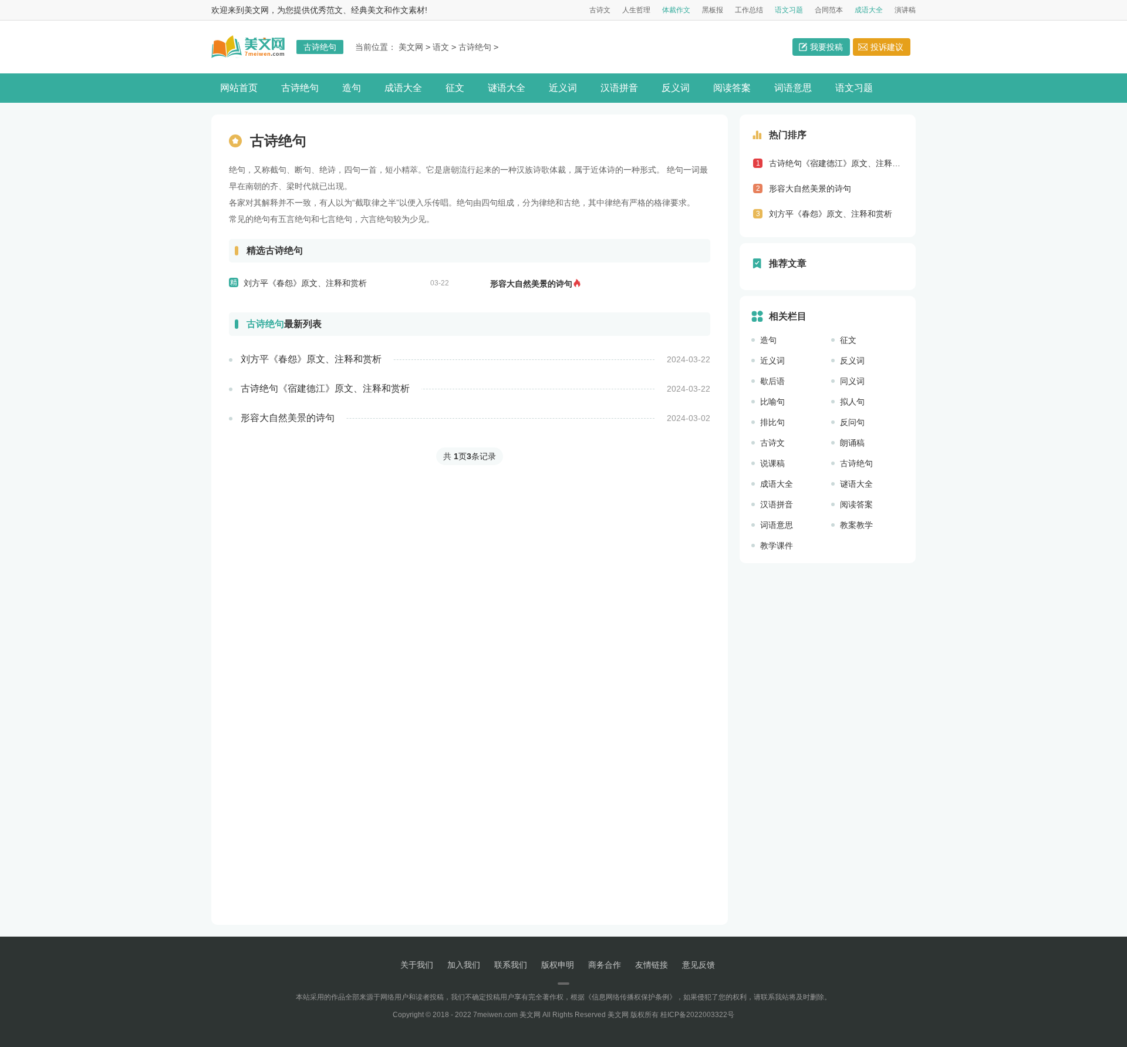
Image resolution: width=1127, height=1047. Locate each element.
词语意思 (793, 88)
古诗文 (599, 10)
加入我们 (463, 964)
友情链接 (651, 964)
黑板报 (712, 10)
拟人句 (852, 401)
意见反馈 (698, 964)
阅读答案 (732, 88)
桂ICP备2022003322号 (697, 1015)
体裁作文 (676, 10)
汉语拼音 (619, 88)
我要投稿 (826, 47)
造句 (351, 88)
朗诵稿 (852, 442)
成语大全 (869, 10)
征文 (455, 88)
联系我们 (510, 964)
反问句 (852, 422)
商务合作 (604, 964)
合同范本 (829, 10)
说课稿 (772, 463)
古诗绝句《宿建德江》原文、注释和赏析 (325, 388)
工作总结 (749, 10)
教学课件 (776, 545)
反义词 (676, 88)
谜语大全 (506, 88)
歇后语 (772, 381)
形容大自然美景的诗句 (531, 283)
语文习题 (789, 10)
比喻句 (772, 401)
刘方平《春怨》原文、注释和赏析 (305, 283)
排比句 (772, 422)
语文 (441, 47)
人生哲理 (636, 10)
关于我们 (416, 964)
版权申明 (557, 964)
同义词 (852, 381)
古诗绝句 (474, 47)
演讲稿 (905, 10)
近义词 (563, 88)
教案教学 (856, 525)
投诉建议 (886, 47)
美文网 (411, 47)
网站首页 (239, 88)
